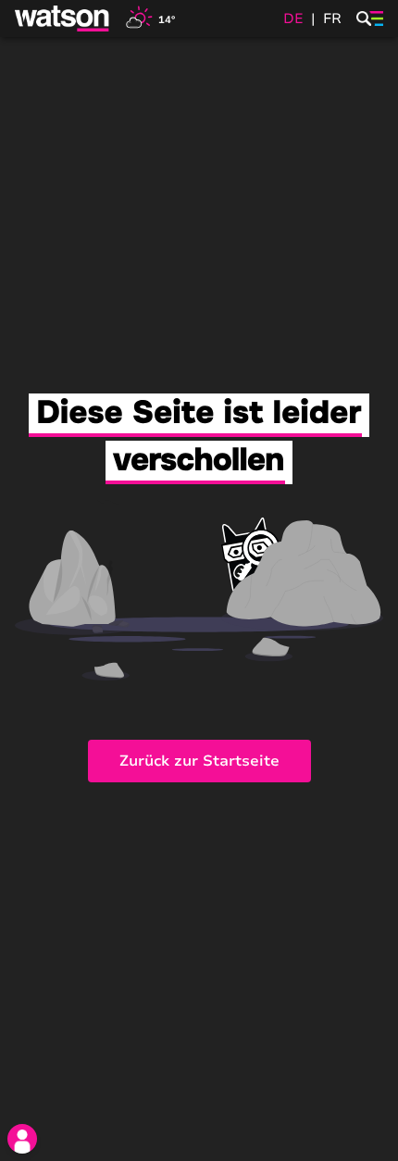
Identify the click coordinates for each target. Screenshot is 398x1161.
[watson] (63, 18)
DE (293, 18)
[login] (22, 1139)
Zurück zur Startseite (199, 761)
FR (332, 18)
